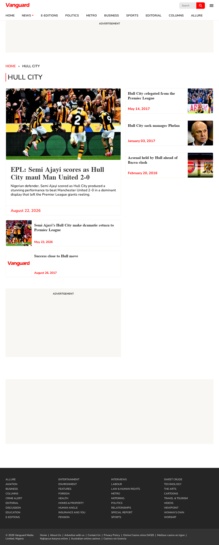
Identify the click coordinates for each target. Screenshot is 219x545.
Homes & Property (71, 503)
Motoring (117, 498)
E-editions (49, 16)
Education (13, 512)
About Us (55, 535)
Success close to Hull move (56, 255)
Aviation (11, 484)
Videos (168, 503)
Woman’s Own (174, 512)
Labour (116, 484)
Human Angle (68, 507)
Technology (172, 484)
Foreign (64, 493)
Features (64, 489)
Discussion (13, 507)
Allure (11, 479)
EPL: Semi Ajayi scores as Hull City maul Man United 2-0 (57, 172)
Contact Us (94, 535)
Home (10, 16)
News (26, 16)
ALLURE (197, 16)
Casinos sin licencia (115, 538)
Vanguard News (18, 5)
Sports (132, 16)
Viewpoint (171, 507)
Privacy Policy (112, 535)
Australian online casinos (85, 538)
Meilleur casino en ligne (171, 535)
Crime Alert (14, 498)
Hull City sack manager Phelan (154, 125)
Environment (67, 484)
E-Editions (13, 517)
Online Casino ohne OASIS (138, 535)
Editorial (153, 16)
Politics (72, 16)
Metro (91, 16)
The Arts (170, 489)
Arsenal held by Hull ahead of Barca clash (153, 159)
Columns (176, 16)
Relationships (121, 507)
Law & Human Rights (125, 489)
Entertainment (68, 479)
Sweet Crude (173, 479)
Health (63, 498)
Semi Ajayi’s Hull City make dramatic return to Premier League (74, 227)
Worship (170, 517)
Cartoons (171, 493)
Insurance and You (71, 512)
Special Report (121, 512)
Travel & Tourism (176, 498)
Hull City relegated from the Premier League (151, 95)
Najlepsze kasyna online (54, 538)
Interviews (119, 479)
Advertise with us (74, 535)
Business (111, 16)
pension (64, 517)
